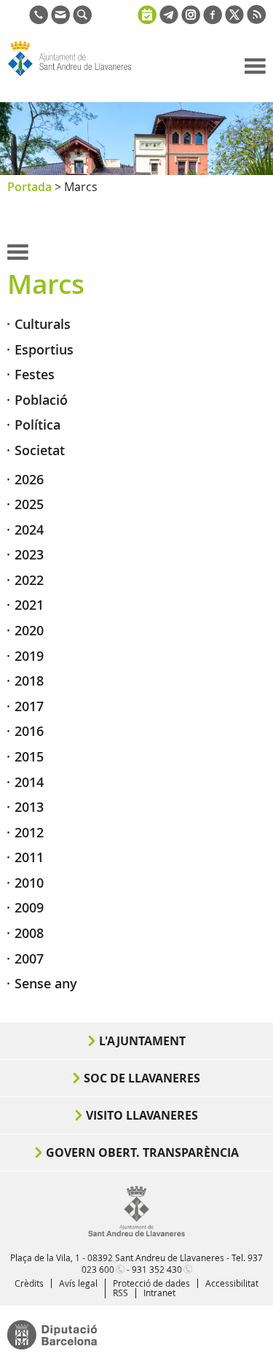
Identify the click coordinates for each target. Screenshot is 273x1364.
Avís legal (78, 1283)
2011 (29, 857)
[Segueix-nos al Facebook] (212, 20)
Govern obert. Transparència (142, 1152)
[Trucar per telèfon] (38, 20)
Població (41, 399)
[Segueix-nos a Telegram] (168, 20)
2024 (29, 529)
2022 (29, 580)
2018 (29, 680)
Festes (35, 374)
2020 (29, 630)
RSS (120, 1292)
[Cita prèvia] (147, 13)
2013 (29, 806)
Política (37, 424)
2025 (29, 504)
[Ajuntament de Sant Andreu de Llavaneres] (136, 1233)
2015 (29, 756)
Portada (29, 187)
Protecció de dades (151, 1283)
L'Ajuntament (142, 1041)
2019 (29, 655)
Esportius (44, 349)
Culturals (43, 324)
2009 (29, 907)
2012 (29, 832)
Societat (40, 450)
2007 (29, 958)
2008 (29, 933)
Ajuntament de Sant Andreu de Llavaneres (77, 76)
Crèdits (29, 1283)
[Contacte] (60, 20)
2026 (29, 479)
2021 (29, 604)
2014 (29, 782)
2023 (29, 554)
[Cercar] (82, 20)
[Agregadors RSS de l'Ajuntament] (256, 20)
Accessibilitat (231, 1283)
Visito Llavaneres (142, 1115)
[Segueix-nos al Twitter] (234, 20)
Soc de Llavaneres (142, 1078)
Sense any (46, 983)
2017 (29, 706)
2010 (29, 882)
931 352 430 (157, 1269)
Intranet (159, 1292)
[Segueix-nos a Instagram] (190, 20)
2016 (29, 731)
